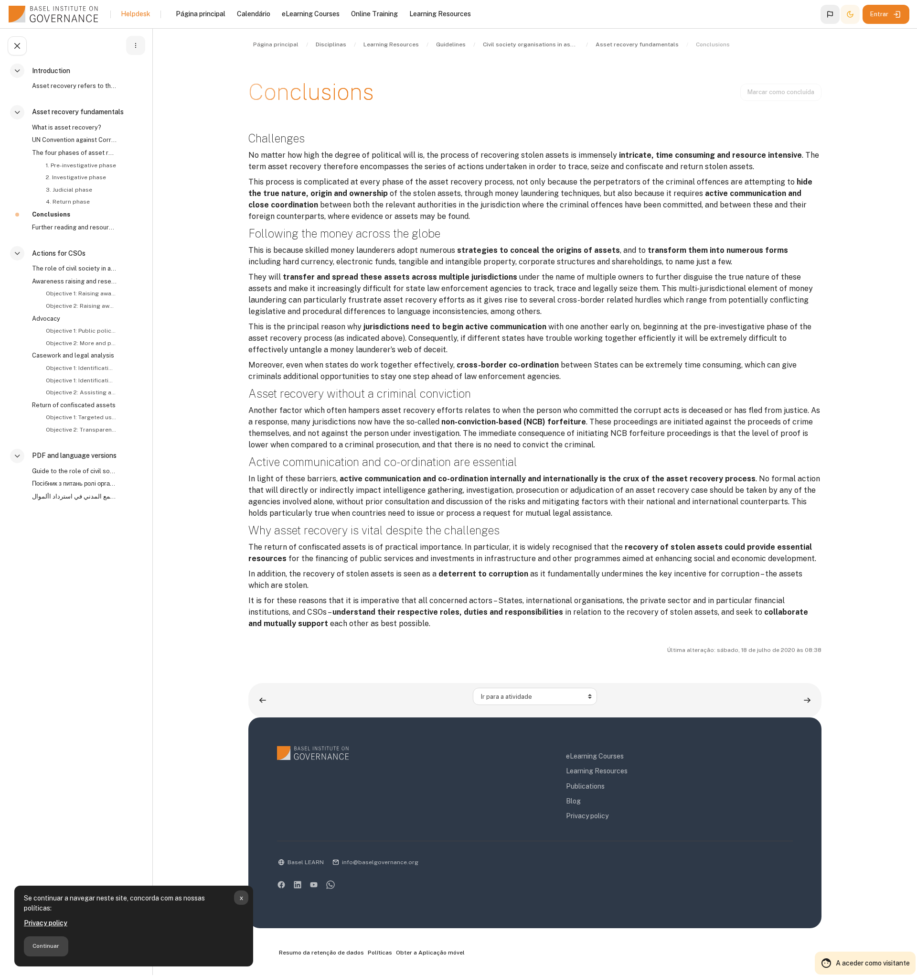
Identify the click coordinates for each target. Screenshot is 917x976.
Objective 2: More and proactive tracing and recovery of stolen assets (81, 343)
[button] (830, 14)
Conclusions (51, 214)
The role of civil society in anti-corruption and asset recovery (74, 268)
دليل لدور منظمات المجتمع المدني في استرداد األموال (74, 496)
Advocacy (46, 318)
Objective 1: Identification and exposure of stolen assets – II (81, 380)
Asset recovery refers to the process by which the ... (74, 85)
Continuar (45, 946)
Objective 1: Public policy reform (81, 330)
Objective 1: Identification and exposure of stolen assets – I (81, 368)
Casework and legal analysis (73, 355)
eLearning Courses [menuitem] (311, 14)
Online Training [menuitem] (374, 14)
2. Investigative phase (76, 177)
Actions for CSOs (58, 253)
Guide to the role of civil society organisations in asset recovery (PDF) (74, 471)
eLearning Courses (595, 756)
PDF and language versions (74, 455)
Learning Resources (597, 771)
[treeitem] (79, 82)
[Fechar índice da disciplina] (17, 45)
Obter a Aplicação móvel (430, 952)
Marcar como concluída (780, 92)
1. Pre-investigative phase (81, 165)
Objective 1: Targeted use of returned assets (81, 417)
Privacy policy (45, 923)
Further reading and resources (74, 227)
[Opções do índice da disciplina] (135, 45)
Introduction (51, 71)
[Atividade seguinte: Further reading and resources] (807, 700)
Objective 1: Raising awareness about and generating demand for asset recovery (81, 293)
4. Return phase (68, 201)
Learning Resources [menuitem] (440, 14)
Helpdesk (135, 14)
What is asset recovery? (66, 127)
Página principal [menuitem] (200, 14)
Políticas (380, 952)
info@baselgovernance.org (380, 862)
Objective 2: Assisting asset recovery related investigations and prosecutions (81, 392)
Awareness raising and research (74, 281)
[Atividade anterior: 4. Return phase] (262, 700)
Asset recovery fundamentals (78, 112)
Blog (573, 801)
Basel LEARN (306, 862)
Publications (585, 786)
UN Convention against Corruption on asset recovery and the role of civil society (74, 139)
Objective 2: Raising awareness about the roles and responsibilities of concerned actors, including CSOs (81, 306)
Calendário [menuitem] (253, 14)
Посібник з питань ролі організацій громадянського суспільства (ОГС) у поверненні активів (74, 483)
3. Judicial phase (69, 189)
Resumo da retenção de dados (321, 952)
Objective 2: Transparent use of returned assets (81, 429)
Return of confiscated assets (74, 405)
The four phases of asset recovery (74, 152)
